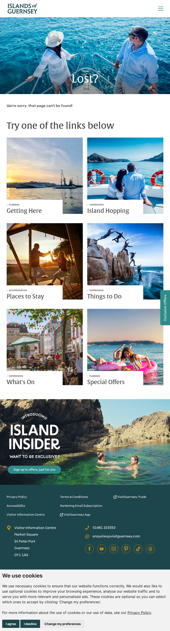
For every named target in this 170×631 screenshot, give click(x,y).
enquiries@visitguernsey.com (116, 536)
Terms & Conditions (74, 497)
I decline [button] (30, 624)
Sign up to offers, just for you (34, 469)
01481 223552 (104, 527)
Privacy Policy (139, 612)
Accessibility (16, 505)
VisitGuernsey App (76, 514)
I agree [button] (11, 624)
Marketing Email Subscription (81, 505)
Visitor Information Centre (26, 514)
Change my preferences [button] (62, 624)
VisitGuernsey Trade (131, 497)
